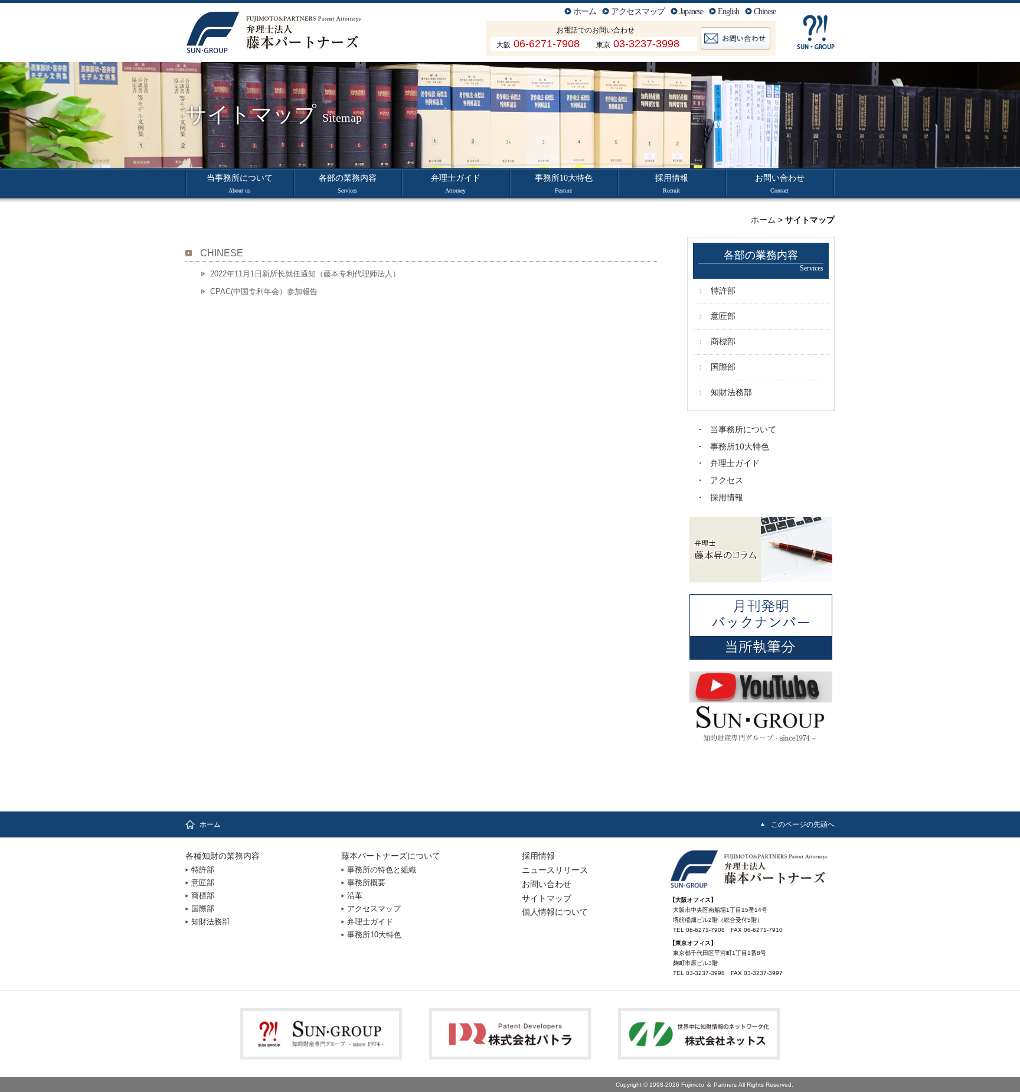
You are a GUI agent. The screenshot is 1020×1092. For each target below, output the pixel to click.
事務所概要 (366, 882)
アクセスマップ (638, 11)
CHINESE (221, 253)
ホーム (584, 11)
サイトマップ (546, 898)
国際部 (723, 366)
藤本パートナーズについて (390, 855)
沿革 (354, 895)
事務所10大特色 (564, 184)
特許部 (723, 290)
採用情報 (671, 184)
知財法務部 (731, 392)
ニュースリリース (555, 870)
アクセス (726, 480)
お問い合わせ (780, 184)
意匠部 (723, 316)
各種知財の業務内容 (222, 855)
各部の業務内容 (348, 184)
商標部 (723, 341)
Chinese (765, 11)
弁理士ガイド (455, 184)
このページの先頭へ (803, 824)
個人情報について (555, 912)
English (728, 11)
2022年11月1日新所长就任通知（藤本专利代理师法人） (305, 273)
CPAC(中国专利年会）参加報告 (264, 291)
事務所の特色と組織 (381, 869)
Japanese (691, 11)
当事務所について (240, 184)
